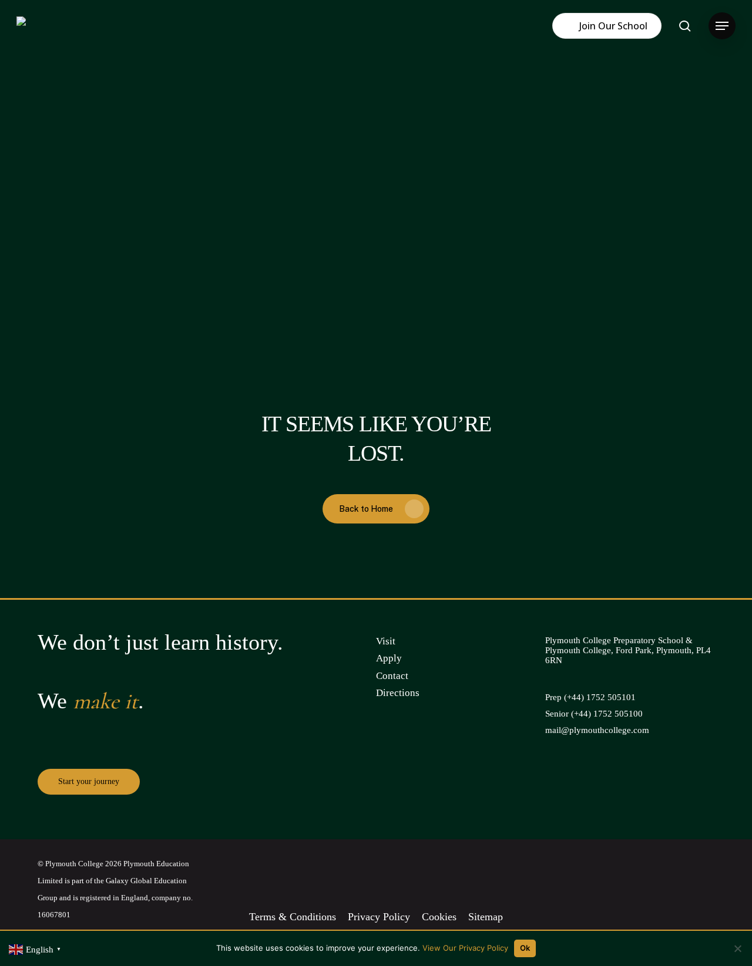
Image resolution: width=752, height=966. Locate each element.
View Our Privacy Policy (465, 948)
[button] (722, 26)
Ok (525, 948)
